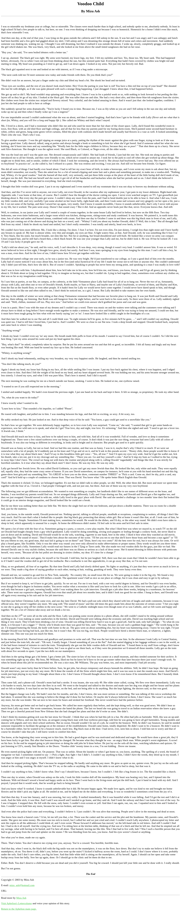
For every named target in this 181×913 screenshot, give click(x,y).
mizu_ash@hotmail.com (22, 885)
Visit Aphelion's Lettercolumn (16, 903)
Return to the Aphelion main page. (19, 908)
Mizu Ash (21, 897)
